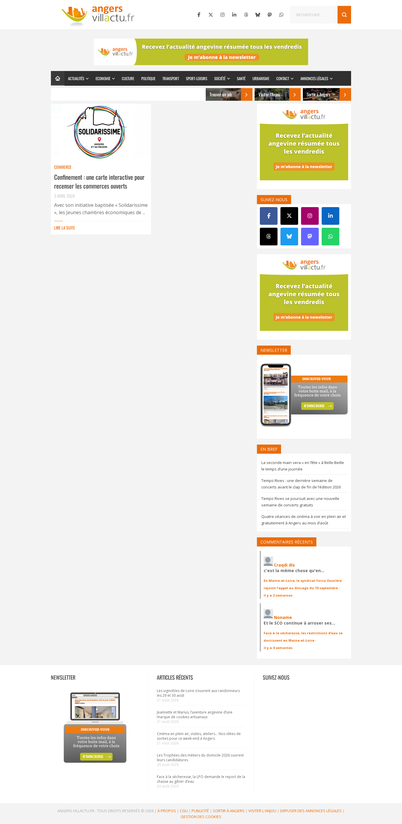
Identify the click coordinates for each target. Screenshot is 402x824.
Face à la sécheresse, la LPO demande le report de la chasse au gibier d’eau (201, 779)
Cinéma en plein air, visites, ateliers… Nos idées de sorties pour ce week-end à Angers (199, 736)
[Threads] (246, 15)
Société (219, 78)
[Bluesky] (258, 15)
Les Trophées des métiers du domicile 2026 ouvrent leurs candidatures (200, 757)
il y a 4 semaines (278, 647)
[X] (211, 15)
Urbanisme (261, 78)
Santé (241, 78)
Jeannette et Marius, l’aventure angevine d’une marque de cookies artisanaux (194, 714)
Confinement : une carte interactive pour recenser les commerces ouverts (99, 181)
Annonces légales (314, 78)
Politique (148, 78)
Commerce (63, 167)
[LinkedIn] (234, 15)
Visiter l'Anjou (262, 810)
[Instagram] (222, 15)
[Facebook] (199, 15)
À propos (166, 810)
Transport (170, 78)
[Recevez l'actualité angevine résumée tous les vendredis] (201, 52)
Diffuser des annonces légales (311, 810)
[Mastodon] (270, 15)
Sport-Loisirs (196, 78)
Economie (103, 78)
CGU (184, 810)
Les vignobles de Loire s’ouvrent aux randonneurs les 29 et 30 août (198, 693)
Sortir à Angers (229, 810)
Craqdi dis (284, 565)
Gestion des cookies (201, 816)
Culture (128, 78)
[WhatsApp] (281, 15)
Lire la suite (64, 227)
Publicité (200, 810)
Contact (282, 78)
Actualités (76, 78)
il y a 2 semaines (278, 595)
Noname (283, 617)
